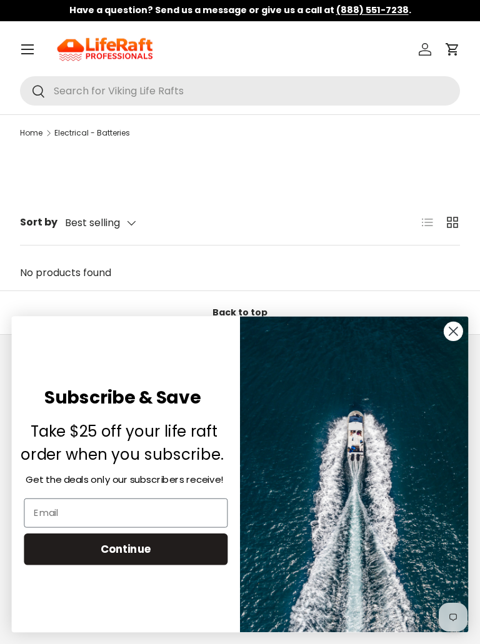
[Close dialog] (453, 331)
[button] (452, 49)
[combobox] (240, 91)
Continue (126, 549)
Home (31, 132)
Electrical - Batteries (92, 132)
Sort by (39, 222)
